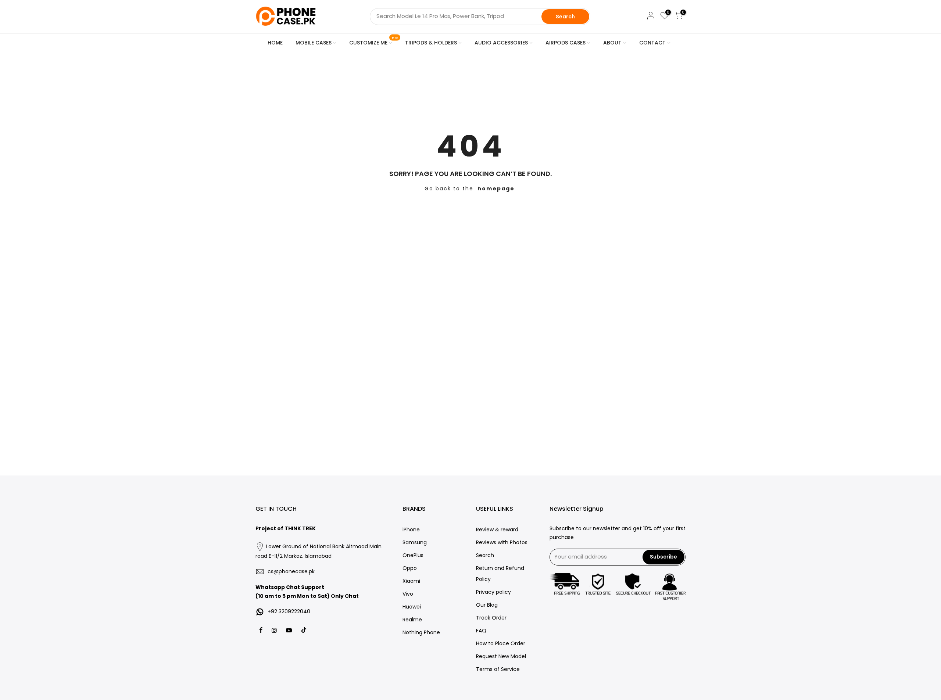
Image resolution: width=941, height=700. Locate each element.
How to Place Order (500, 643)
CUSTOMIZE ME (373, 41)
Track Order (491, 617)
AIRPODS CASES (565, 42)
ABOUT (612, 42)
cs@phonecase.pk (291, 571)
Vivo (407, 593)
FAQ (481, 630)
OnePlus (412, 555)
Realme (412, 619)
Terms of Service (498, 669)
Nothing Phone (421, 632)
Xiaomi (411, 581)
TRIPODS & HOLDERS (431, 42)
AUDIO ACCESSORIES (501, 42)
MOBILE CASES (314, 42)
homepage (496, 188)
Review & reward (497, 529)
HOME (275, 42)
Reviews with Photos (501, 542)
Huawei (411, 606)
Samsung (414, 542)
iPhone (411, 529)
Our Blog (487, 605)
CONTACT (652, 42)
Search (565, 16)
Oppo (409, 568)
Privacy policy (493, 592)
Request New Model (501, 656)
